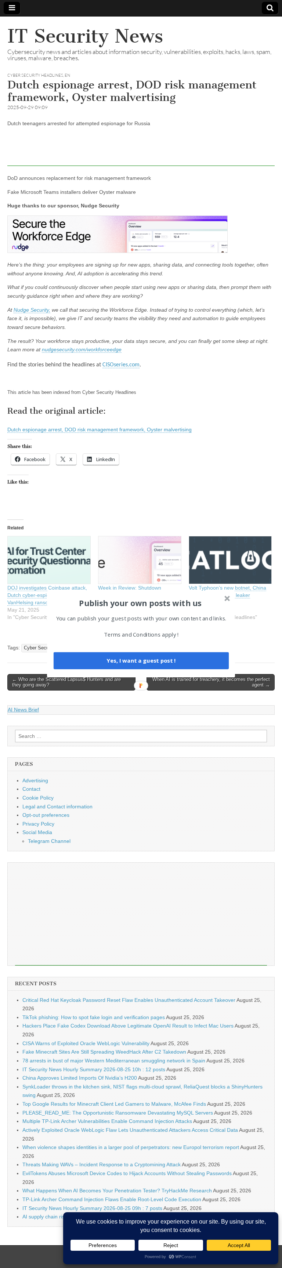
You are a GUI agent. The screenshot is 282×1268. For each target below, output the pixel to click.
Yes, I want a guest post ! (141, 660)
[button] (140, 603)
